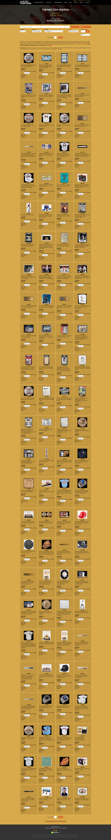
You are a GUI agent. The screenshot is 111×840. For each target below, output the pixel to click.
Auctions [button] (48, 2)
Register (75, 0)
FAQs (70, 2)
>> (65, 37)
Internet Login (81, 0)
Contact (87, 2)
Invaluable (49, 45)
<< (45, 37)
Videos (75, 2)
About (81, 2)
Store (65, 2)
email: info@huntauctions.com (80, 44)
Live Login (88, 0)
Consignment (58, 2)
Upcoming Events (39, 2)
